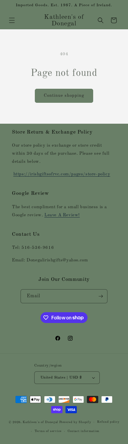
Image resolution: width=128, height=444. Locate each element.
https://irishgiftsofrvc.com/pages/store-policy (61, 174)
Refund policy (108, 422)
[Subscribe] (100, 296)
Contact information (83, 431)
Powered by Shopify (75, 422)
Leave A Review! (62, 215)
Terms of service (48, 431)
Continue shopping (64, 96)
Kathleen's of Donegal (41, 422)
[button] (11, 20)
